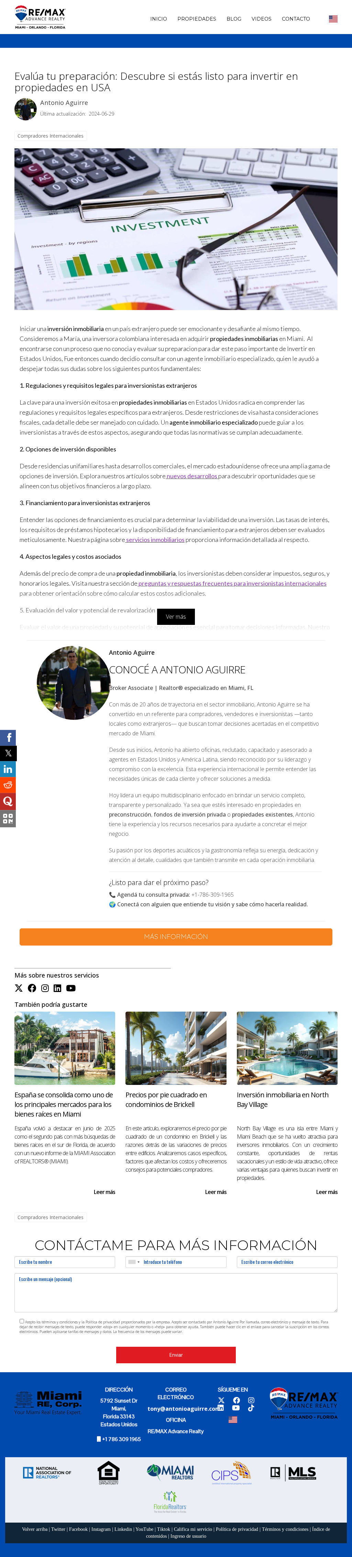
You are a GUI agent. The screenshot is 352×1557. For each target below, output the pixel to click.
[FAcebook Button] (32, 988)
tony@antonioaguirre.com (184, 1408)
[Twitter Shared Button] (8, 753)
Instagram (101, 1529)
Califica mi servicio (193, 1529)
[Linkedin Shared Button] (8, 769)
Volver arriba (34, 1529)
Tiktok (163, 1529)
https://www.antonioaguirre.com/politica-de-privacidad (227, 1331)
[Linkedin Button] (57, 988)
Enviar (176, 1355)
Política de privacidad (237, 1529)
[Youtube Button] (71, 988)
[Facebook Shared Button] (8, 738)
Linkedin (123, 1529)
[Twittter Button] (18, 988)
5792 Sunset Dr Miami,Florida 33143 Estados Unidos (119, 1412)
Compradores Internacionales (51, 135)
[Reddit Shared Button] (8, 785)
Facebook (78, 1529)
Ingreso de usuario (188, 1536)
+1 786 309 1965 (121, 1439)
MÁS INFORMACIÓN (176, 936)
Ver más (176, 616)
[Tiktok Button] (251, 1408)
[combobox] (134, 1262)
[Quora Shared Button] (8, 801)
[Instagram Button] (45, 988)
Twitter (58, 1529)
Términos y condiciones (285, 1529)
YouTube (144, 1529)
